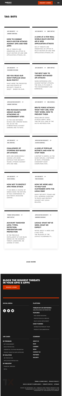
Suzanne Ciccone (12, 70)
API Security (11, 31)
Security (36, 357)
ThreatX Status (47, 384)
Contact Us (36, 352)
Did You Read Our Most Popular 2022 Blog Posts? (16, 77)
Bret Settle (50, 31)
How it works (38, 324)
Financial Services (9, 366)
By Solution (7, 355)
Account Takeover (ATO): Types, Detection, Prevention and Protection (16, 227)
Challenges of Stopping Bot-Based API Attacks (16, 150)
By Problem (7, 341)
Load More (31, 262)
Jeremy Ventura (12, 33)
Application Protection (11, 360)
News (34, 349)
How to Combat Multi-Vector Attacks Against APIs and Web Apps (17, 42)
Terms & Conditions (41, 381)
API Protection (8, 358)
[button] (58, 3)
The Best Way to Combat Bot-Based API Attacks (43, 75)
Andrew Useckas (40, 217)
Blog (34, 344)
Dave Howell (11, 179)
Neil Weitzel (11, 142)
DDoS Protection (9, 346)
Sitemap (56, 384)
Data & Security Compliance (32, 384)
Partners (36, 355)
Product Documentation (41, 329)
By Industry (7, 363)
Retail (5, 369)
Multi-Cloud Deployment (41, 321)
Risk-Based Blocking (40, 315)
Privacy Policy (53, 381)
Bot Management (9, 344)
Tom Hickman (39, 179)
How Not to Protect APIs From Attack (16, 185)
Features (36, 313)
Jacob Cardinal (40, 142)
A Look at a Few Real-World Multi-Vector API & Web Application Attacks (45, 40)
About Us (36, 341)
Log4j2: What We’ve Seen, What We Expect (44, 225)
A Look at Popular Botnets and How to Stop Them (44, 150)
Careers (35, 346)
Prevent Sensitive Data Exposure (14, 352)
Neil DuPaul (51, 102)
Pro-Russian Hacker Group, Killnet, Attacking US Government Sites (16, 113)
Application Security (14, 102)
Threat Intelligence (13, 215)
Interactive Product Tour (42, 326)
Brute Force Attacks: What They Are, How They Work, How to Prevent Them (45, 110)
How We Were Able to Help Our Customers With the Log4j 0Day (44, 187)
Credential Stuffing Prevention (13, 349)
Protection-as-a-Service (41, 318)
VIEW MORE (10, 58)
